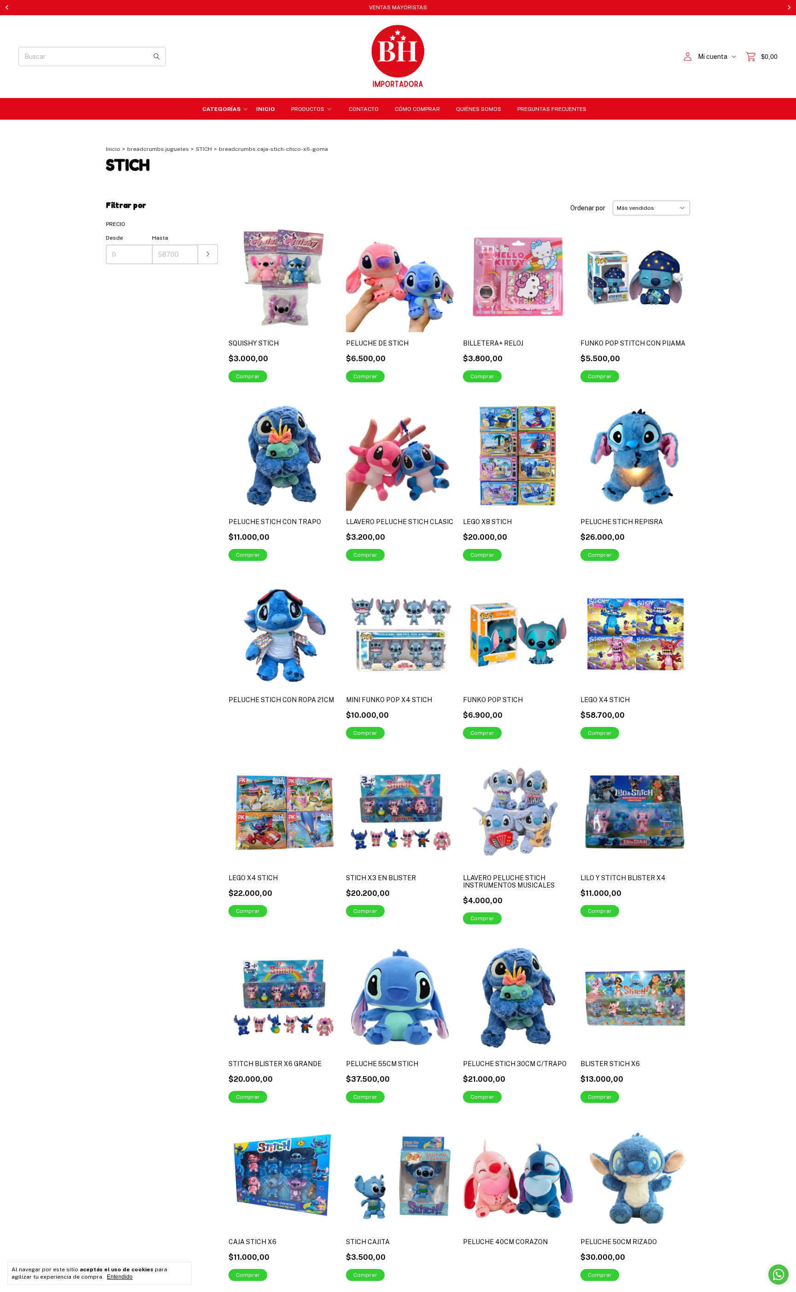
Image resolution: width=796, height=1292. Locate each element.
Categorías (221, 109)
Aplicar (208, 254)
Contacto (364, 109)
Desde (114, 238)
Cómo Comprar (417, 109)
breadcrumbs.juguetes (158, 149)
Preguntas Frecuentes (551, 109)
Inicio (265, 109)
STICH (204, 149)
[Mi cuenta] (687, 57)
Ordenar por (587, 208)
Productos (307, 109)
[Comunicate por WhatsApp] (778, 1274)
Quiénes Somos (478, 109)
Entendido (120, 1277)
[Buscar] (156, 56)
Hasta (160, 238)
